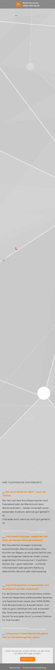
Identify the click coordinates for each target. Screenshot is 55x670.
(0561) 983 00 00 (31, 5)
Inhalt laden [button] (27, 659)
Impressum (14, 667)
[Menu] (18, 4)
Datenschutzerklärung (34, 667)
